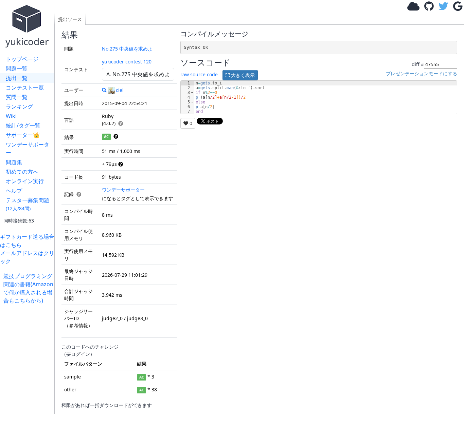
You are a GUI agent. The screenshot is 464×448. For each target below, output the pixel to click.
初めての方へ (22, 171)
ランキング (19, 106)
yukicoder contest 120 (126, 61)
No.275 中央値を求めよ (127, 48)
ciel (120, 90)
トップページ (22, 59)
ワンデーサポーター (27, 148)
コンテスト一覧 (25, 87)
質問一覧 (17, 97)
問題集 (14, 162)
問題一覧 (17, 68)
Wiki (11, 116)
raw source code (199, 75)
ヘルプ (14, 190)
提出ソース (70, 19)
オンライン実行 (25, 181)
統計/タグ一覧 (23, 125)
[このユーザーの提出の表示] (104, 90)
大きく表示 (242, 75)
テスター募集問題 (27, 204)
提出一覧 (17, 78)
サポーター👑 (23, 135)
